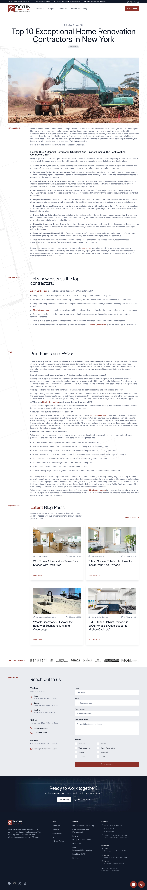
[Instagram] (138, 2)
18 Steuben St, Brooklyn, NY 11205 (44, 712)
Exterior (75, 836)
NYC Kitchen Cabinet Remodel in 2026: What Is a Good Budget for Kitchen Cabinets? (108, 625)
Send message (107, 764)
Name (77, 688)
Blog (54, 837)
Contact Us (75, 8)
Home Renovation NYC (81, 840)
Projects (51, 8)
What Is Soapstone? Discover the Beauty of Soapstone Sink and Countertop (53, 625)
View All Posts (130, 517)
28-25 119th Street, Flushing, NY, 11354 (46, 705)
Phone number (80, 709)
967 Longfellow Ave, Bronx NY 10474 (45, 698)
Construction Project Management (80, 830)
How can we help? (81, 720)
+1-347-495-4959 (62, 1)
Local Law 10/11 (78, 854)
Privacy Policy (58, 841)
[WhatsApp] (128, 2)
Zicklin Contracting (38, 291)
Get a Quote (132, 9)
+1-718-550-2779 (75, 1)
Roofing (75, 858)
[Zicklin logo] (19, 8)
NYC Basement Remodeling (83, 825)
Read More (37, 575)
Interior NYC (77, 844)
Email (77, 698)
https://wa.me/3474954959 (133, 884)
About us (63, 8)
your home (86, 248)
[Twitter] (134, 2)
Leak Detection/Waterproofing (82, 848)
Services (38, 9)
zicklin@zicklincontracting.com (96, 1)
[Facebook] (131, 2)
